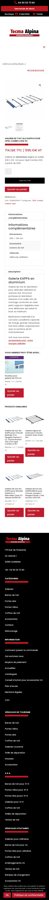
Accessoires (11, 619)
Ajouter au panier (17, 189)
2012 (34, 200)
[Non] (46, 891)
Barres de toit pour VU (16, 845)
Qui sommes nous (14, 656)
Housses (9, 758)
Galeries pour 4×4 (14, 801)
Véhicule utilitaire (18, 257)
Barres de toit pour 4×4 (17, 783)
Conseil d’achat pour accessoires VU (24, 680)
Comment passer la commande (21, 650)
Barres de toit (12, 595)
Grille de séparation (15, 752)
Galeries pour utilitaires (17, 839)
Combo (40, 200)
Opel (14, 203)
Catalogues (11, 674)
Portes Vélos (11, 607)
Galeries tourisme (14, 746)
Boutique (9, 14)
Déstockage (11, 631)
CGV (7, 700)
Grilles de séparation (15, 813)
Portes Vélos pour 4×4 (16, 789)
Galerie (8, 203)
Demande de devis (24, 8)
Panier (40, 14)
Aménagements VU (15, 862)
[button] (40, 85)
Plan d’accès (11, 686)
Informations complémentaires (17, 216)
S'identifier (24, 14)
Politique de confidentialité (28, 895)
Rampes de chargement (17, 874)
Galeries (9, 589)
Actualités (10, 668)
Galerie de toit (16, 247)
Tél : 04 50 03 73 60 (14, 569)
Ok (7, 895)
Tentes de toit (12, 819)
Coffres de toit (12, 613)
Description (14, 271)
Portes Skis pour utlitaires (18, 850)
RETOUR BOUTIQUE (35, 70)
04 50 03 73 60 (26, 2)
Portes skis (10, 601)
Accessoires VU (13, 880)
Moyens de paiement (15, 662)
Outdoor (9, 624)
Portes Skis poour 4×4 (16, 795)
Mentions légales (13, 692)
